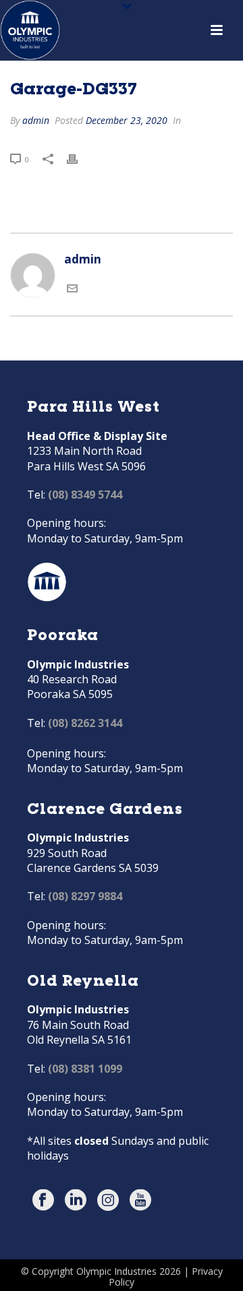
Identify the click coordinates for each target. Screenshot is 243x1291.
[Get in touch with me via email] (72, 289)
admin (35, 120)
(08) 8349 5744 (85, 494)
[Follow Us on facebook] (43, 1200)
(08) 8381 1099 (85, 1068)
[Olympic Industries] (30, 30)
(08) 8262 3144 (85, 723)
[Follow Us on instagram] (108, 1200)
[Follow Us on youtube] (140, 1200)
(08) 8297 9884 (85, 896)
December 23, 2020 (126, 120)
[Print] (79, 158)
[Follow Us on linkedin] (75, 1200)
